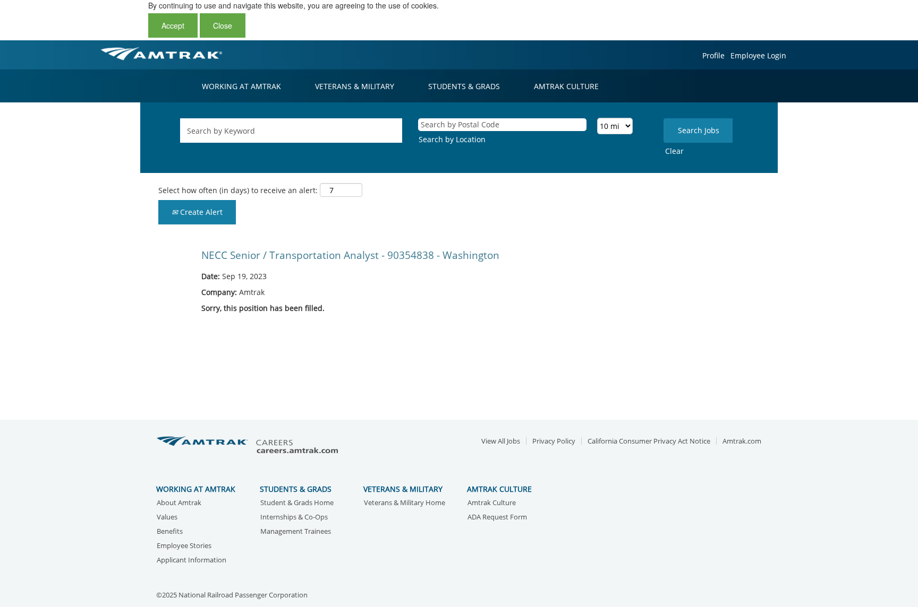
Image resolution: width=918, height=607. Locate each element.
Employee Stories (184, 546)
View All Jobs (500, 441)
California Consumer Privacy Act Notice (649, 441)
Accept (173, 25)
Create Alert (200, 212)
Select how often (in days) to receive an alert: (238, 190)
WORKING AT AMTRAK (241, 86)
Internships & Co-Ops (294, 518)
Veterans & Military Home (404, 503)
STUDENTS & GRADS (464, 86)
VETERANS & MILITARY (354, 86)
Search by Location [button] (452, 139)
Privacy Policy (553, 441)
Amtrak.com (741, 441)
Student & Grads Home (297, 503)
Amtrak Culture (492, 503)
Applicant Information (191, 561)
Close (222, 25)
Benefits (170, 532)
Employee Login (758, 55)
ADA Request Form (497, 518)
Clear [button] (674, 151)
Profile (713, 55)
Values (167, 518)
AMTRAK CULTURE (566, 86)
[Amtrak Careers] (249, 445)
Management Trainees (295, 532)
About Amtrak (179, 503)
